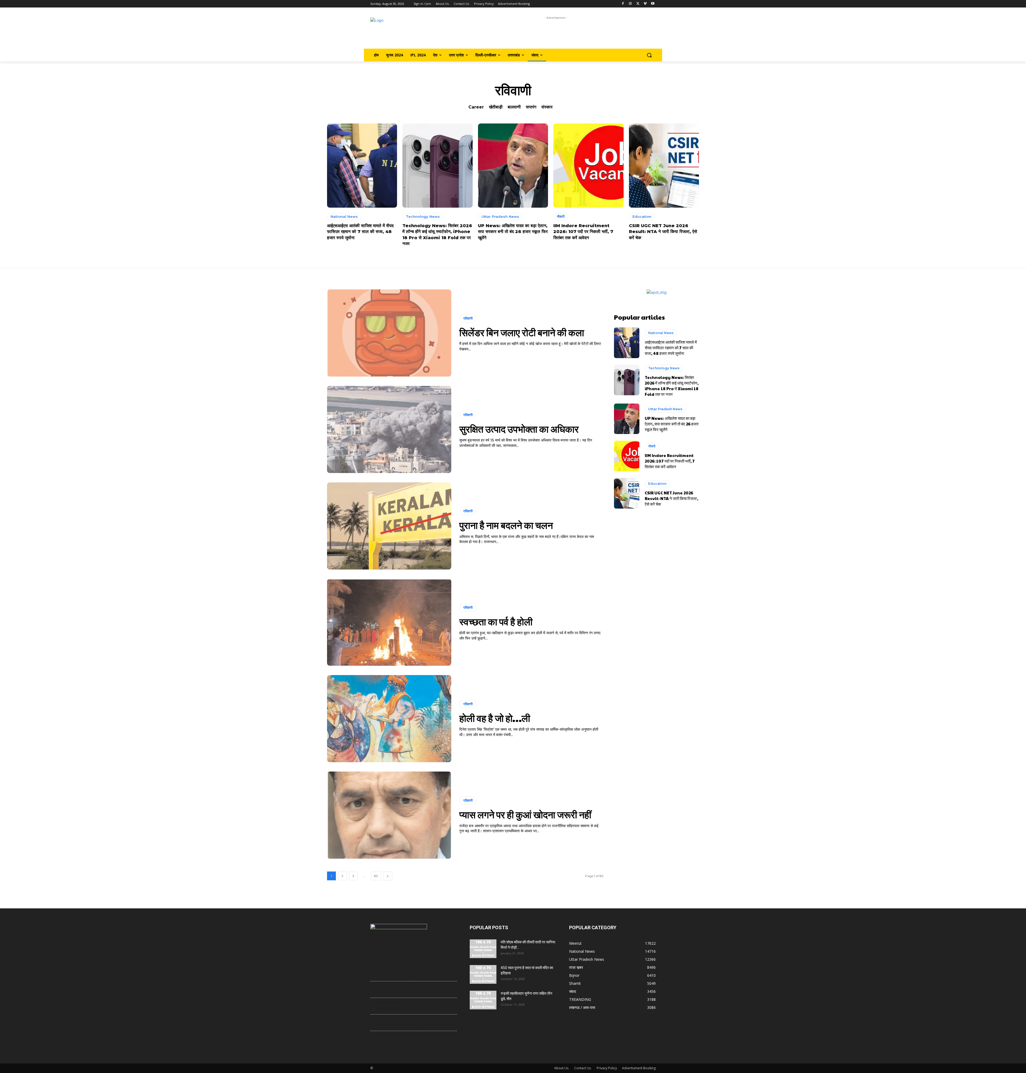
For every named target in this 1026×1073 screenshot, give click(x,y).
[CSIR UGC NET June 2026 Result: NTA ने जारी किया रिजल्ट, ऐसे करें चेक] (664, 165)
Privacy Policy (607, 1068)
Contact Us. (583, 1068)
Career (476, 107)
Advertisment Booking (639, 1068)
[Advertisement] (556, 33)
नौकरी (561, 216)
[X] (638, 4)
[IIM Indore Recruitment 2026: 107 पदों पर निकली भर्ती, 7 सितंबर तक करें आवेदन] (588, 165)
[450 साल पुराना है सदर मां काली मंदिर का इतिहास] (483, 974)
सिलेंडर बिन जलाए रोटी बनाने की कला (521, 332)
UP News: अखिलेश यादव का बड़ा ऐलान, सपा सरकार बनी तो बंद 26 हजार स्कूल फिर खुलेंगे (513, 231)
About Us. (561, 1068)
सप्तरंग (531, 107)
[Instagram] (630, 4)
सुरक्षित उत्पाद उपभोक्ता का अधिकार (519, 428)
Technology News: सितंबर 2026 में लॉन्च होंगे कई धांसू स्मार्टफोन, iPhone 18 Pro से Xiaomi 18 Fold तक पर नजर (671, 385)
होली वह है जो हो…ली (494, 718)
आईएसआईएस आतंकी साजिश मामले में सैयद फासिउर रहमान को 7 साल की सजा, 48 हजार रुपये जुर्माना (360, 231)
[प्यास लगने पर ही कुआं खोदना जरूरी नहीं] (389, 815)
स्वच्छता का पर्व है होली (496, 621)
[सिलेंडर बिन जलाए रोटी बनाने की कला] (389, 333)
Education (641, 216)
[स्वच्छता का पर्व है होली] (389, 622)
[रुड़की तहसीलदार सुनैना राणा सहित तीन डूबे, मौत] (483, 1000)
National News (344, 216)
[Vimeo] (645, 4)
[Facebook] (623, 4)
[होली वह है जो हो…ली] (389, 718)
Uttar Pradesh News (500, 216)
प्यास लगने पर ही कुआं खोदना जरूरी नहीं (525, 814)
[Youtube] (653, 4)
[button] (649, 55)
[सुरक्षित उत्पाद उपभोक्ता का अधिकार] (389, 429)
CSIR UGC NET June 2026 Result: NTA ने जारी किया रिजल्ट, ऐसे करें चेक (663, 231)
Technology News (423, 216)
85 (376, 876)
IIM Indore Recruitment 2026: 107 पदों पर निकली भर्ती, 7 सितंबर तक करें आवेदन (583, 231)
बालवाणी (514, 107)
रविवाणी (468, 318)
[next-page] (387, 875)
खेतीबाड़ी (496, 107)
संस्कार (547, 107)
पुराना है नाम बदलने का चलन (506, 525)
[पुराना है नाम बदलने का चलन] (389, 526)
